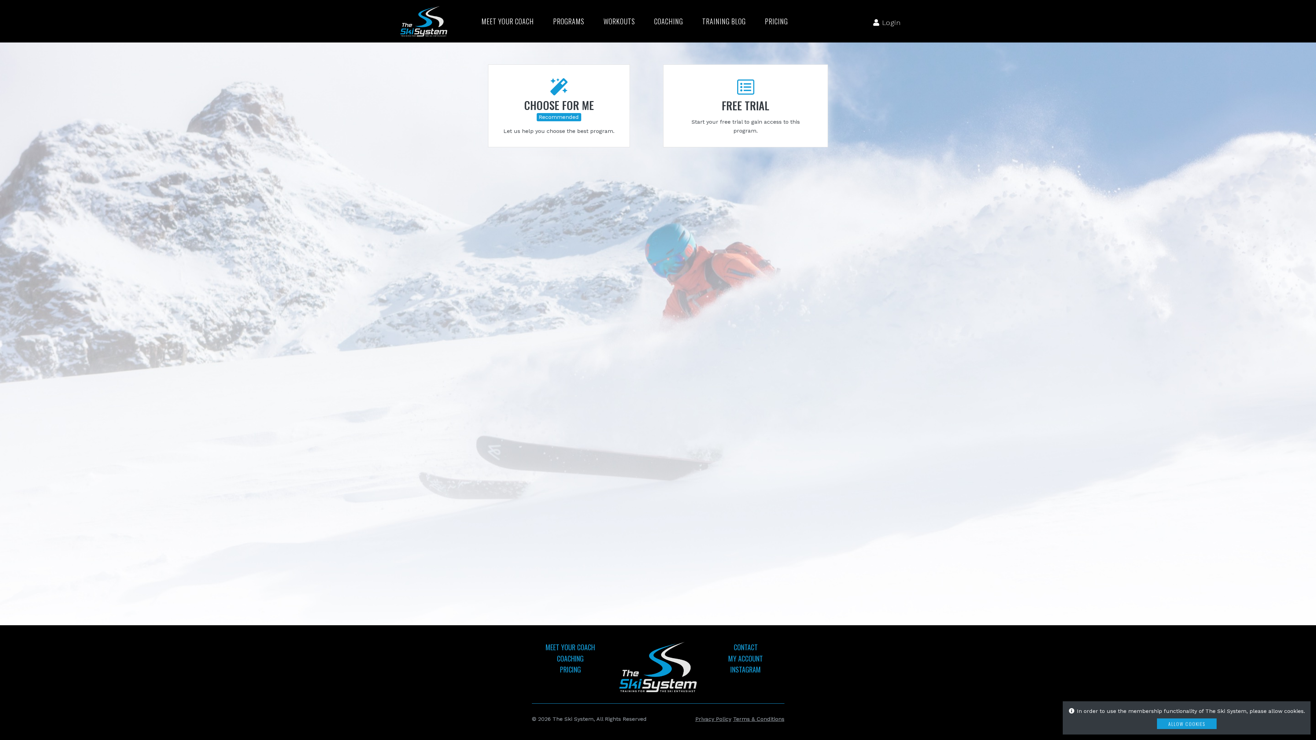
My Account (745, 658)
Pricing (776, 21)
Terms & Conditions (758, 719)
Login (890, 22)
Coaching (668, 21)
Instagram (745, 669)
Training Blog (724, 21)
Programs (568, 21)
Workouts (619, 21)
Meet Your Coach (508, 21)
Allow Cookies (1186, 723)
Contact (746, 647)
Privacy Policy (713, 719)
